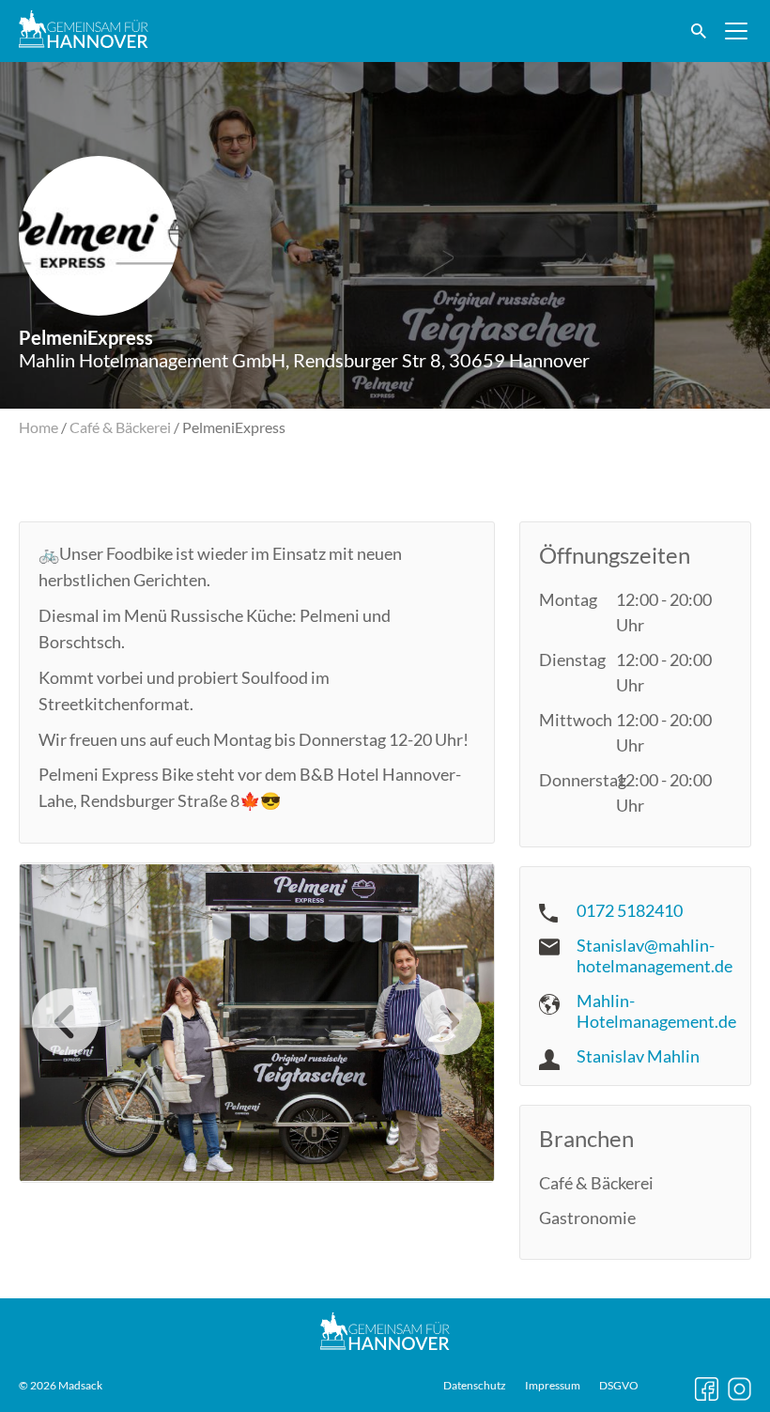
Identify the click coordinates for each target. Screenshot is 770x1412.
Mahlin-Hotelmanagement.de (656, 1011)
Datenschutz (474, 1385)
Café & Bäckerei (120, 427)
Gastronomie (587, 1217)
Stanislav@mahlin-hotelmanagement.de (654, 955)
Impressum (552, 1385)
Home (38, 427)
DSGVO (619, 1385)
